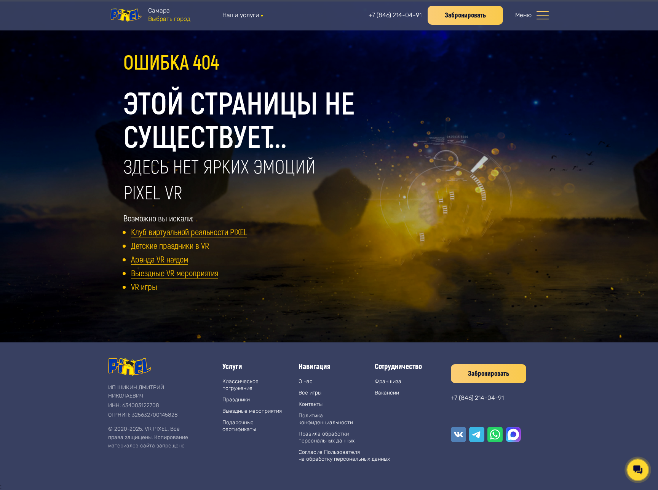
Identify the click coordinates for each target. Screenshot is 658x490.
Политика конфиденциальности (326, 419)
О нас (306, 381)
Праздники (236, 399)
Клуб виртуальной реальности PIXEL (189, 231)
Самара (159, 10)
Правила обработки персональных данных (327, 437)
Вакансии (387, 393)
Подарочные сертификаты (239, 426)
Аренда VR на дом (159, 259)
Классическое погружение (240, 384)
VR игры (144, 286)
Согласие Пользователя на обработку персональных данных (344, 455)
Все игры (310, 393)
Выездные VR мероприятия (174, 272)
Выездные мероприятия (252, 411)
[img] (125, 15)
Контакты (311, 404)
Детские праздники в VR (170, 245)
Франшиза (388, 381)
